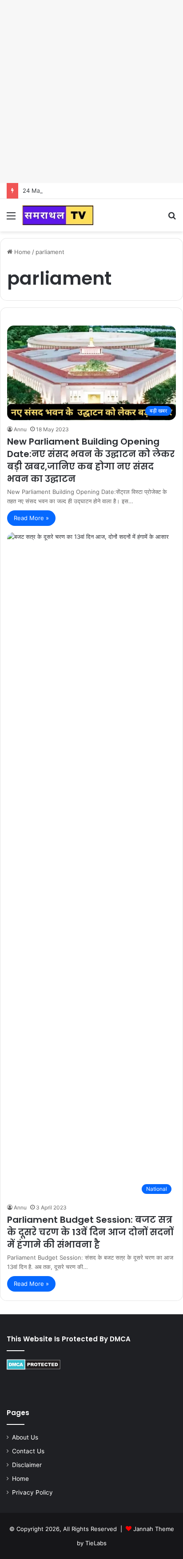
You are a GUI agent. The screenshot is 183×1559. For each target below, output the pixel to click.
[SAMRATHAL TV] (57, 215)
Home (21, 251)
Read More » (31, 517)
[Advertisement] (91, 91)
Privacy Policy (32, 1492)
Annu (20, 429)
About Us (25, 1437)
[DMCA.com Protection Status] (33, 1367)
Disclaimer (27, 1464)
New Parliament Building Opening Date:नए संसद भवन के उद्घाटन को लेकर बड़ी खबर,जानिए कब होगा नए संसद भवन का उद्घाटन (91, 460)
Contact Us (28, 1451)
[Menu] (11, 219)
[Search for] (171, 219)
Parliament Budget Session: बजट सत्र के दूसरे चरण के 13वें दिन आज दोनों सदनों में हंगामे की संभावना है (90, 1232)
